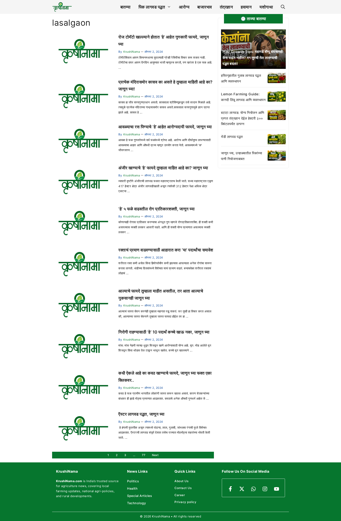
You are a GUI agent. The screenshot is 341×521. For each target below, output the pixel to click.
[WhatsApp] (253, 489)
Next (155, 455)
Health (132, 488)
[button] (283, 7)
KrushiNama (131, 51)
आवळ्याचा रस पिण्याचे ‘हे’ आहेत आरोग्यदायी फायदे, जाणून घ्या (165, 126)
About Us (181, 481)
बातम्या (125, 7)
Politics (133, 481)
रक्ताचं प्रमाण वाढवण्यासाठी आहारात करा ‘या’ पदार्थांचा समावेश (165, 249)
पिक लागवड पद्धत (152, 7)
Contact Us (183, 488)
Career (179, 495)
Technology (136, 503)
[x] (241, 489)
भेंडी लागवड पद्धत (232, 137)
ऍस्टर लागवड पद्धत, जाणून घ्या (141, 414)
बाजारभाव (204, 7)
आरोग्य (184, 7)
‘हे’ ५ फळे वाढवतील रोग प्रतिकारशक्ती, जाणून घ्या (156, 208)
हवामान (246, 7)
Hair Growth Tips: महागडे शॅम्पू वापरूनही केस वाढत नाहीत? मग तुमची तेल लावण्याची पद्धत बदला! (253, 58)
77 (143, 455)
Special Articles (139, 496)
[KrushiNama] (62, 7)
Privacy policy (185, 502)
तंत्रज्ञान (226, 7)
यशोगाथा (266, 7)
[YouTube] (276, 489)
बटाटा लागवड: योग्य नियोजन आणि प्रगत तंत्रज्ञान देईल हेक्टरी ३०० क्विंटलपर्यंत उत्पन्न (242, 118)
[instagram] (265, 489)
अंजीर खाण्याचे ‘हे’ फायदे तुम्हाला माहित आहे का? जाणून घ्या (163, 167)
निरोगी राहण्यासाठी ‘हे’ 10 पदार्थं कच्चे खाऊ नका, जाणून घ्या (164, 332)
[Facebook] (230, 489)
